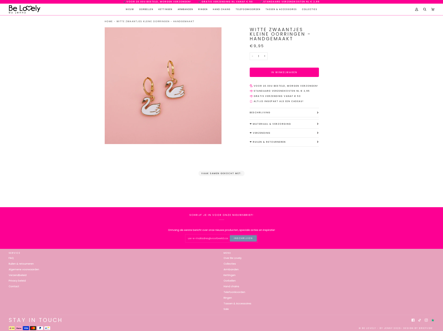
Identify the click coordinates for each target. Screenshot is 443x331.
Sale (226, 309)
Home (109, 21)
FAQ (11, 258)
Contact (14, 286)
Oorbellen (230, 280)
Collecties (230, 263)
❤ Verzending (260, 132)
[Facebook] (413, 320)
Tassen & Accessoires (237, 303)
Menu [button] (227, 252)
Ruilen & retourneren (21, 263)
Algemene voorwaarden (24, 269)
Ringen (228, 298)
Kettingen (230, 275)
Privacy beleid (17, 280)
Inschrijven (243, 238)
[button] (146, 9)
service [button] (14, 252)
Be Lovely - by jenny (377, 328)
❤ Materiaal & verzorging (270, 123)
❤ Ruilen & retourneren (268, 141)
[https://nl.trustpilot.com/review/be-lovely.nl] (432, 320)
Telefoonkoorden (234, 292)
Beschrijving (260, 112)
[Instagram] (426, 320)
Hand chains (231, 286)
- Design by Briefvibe (417, 328)
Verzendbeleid (17, 275)
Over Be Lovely (233, 258)
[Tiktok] (419, 320)
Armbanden (231, 269)
